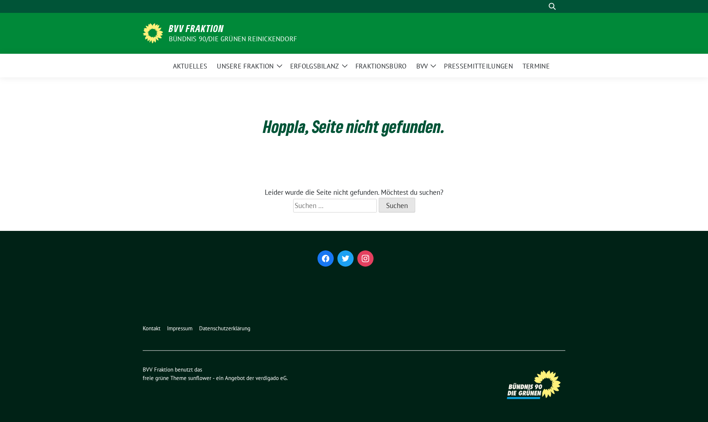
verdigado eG (271, 377)
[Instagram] (365, 258)
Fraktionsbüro (381, 66)
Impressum (179, 328)
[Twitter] (345, 258)
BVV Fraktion (196, 28)
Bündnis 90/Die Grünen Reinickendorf (233, 39)
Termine (536, 66)
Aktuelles (190, 66)
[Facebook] (326, 258)
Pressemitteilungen (478, 66)
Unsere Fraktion (245, 66)
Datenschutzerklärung (224, 328)
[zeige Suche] (552, 6)
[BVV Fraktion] (153, 32)
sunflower (199, 377)
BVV (422, 66)
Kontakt (151, 328)
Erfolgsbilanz (314, 66)
